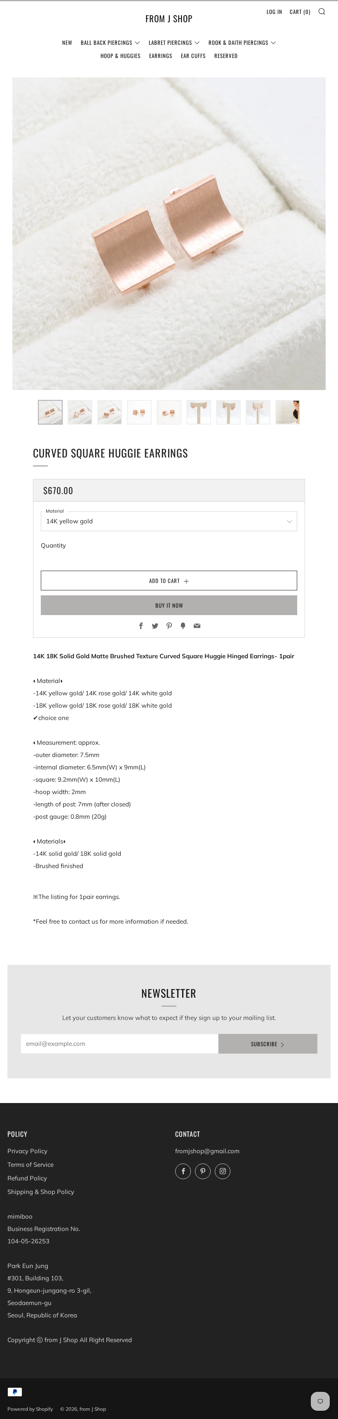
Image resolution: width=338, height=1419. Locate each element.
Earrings (160, 55)
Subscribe (264, 1044)
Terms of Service (30, 1164)
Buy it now (169, 605)
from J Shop (169, 18)
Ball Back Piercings (106, 42)
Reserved (226, 55)
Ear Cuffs (193, 55)
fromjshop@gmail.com (207, 1151)
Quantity (53, 545)
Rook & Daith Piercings (238, 42)
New (67, 42)
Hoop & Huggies (121, 55)
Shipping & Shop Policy (40, 1192)
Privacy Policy (27, 1151)
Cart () (300, 11)
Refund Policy (27, 1178)
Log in (274, 11)
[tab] (50, 412)
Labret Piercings (170, 42)
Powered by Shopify (30, 1409)
